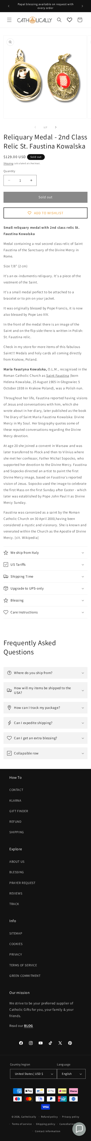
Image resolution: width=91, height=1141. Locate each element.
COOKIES (15, 944)
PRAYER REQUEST (22, 883)
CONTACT (16, 790)
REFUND (15, 821)
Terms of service (22, 1124)
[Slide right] (56, 127)
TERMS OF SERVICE (23, 965)
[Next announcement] (82, 6)
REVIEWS (15, 893)
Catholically (28, 1116)
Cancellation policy (71, 1124)
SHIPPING (16, 832)
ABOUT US (16, 861)
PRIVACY (15, 954)
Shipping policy (45, 1124)
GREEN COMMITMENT (25, 976)
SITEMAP (15, 933)
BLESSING (16, 872)
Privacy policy (70, 1116)
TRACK (14, 904)
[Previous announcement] (9, 6)
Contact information (47, 1131)
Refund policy (49, 1116)
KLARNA (15, 800)
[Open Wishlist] (69, 20)
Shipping (8, 163)
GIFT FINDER (18, 811)
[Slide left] (35, 127)
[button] (9, 20)
